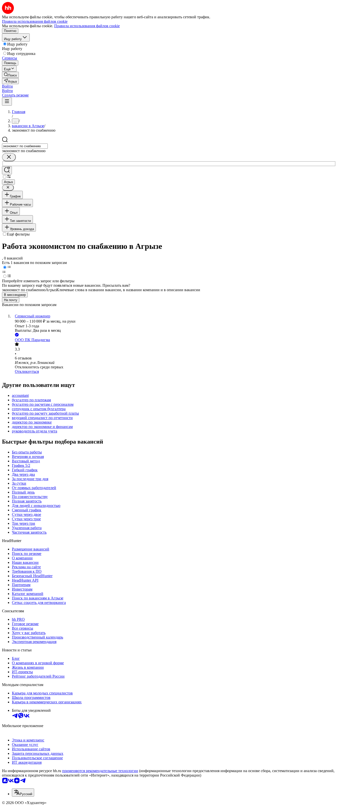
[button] (7, 86)
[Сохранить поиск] (7, 170)
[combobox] (25, 146)
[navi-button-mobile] (7, 101)
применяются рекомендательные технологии (100, 771)
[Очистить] (9, 157)
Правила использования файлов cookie (87, 26)
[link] (10, 75)
